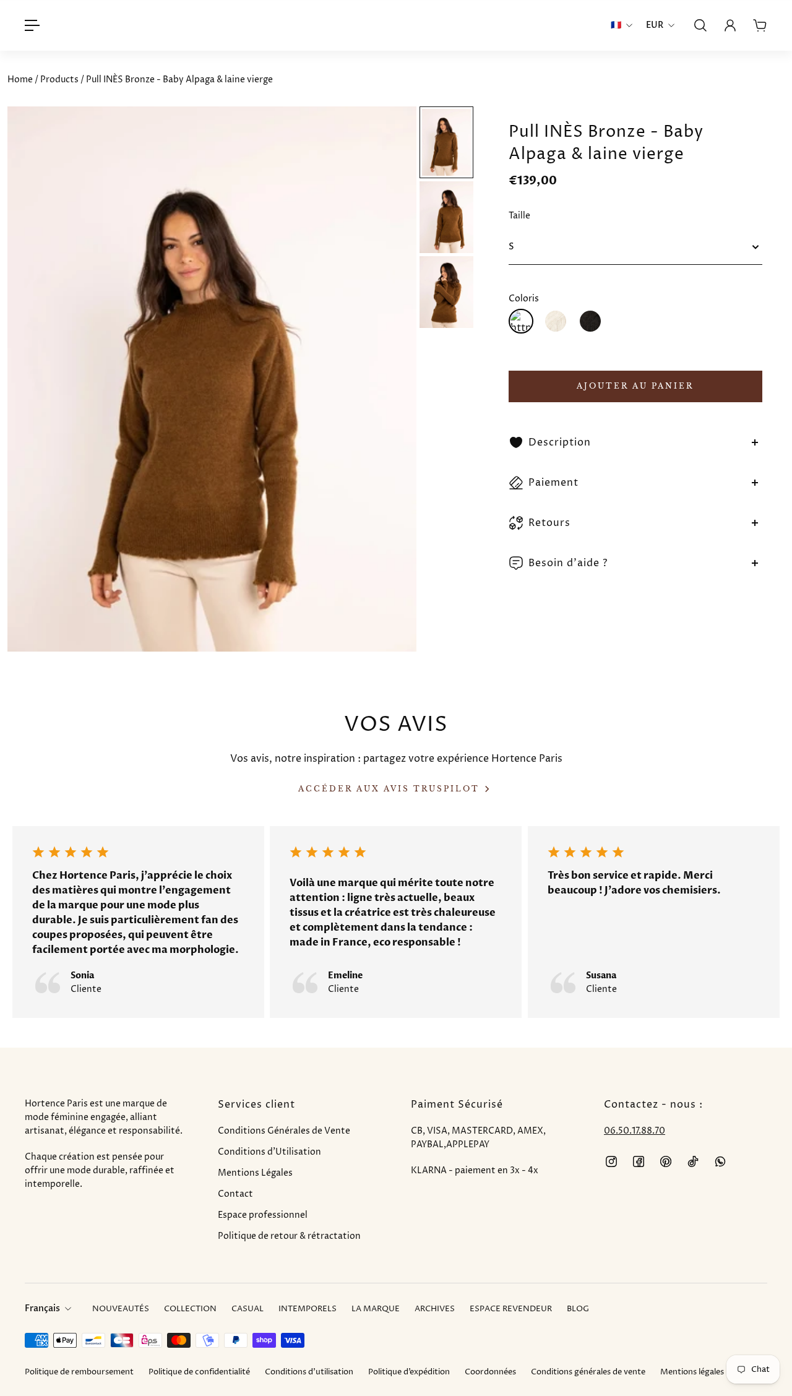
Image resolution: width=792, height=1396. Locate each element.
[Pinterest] (665, 1161)
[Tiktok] (693, 1161)
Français (42, 1308)
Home (21, 79)
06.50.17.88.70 (634, 1131)
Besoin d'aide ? (568, 563)
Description (559, 442)
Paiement (553, 482)
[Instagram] (611, 1161)
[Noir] (590, 321)
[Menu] (32, 25)
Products (60, 79)
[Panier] (760, 25)
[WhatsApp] (720, 1161)
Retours (549, 523)
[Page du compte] (730, 25)
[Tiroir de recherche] (700, 25)
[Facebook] (638, 1161)
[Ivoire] (555, 321)
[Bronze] (521, 321)
